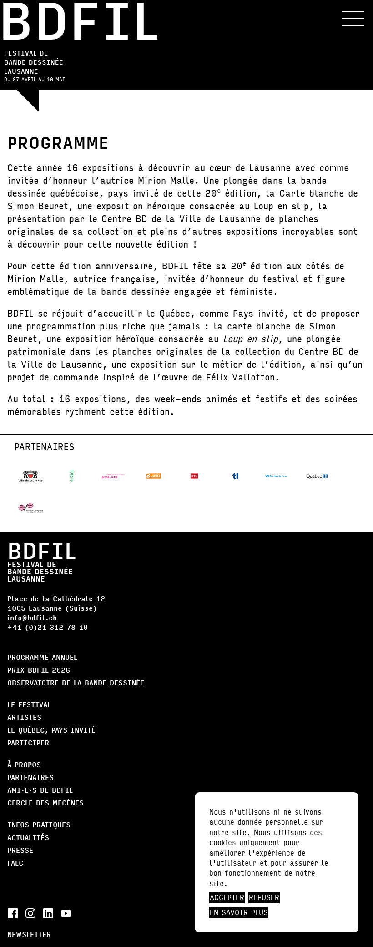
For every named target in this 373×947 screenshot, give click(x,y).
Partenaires (30, 777)
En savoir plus (239, 912)
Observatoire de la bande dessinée (75, 682)
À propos (24, 764)
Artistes (24, 717)
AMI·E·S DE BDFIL (40, 789)
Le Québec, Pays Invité (51, 729)
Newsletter (29, 934)
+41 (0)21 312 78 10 (47, 627)
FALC (15, 862)
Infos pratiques (39, 824)
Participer (28, 742)
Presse (20, 850)
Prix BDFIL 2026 (38, 669)
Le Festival (29, 704)
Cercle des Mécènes (45, 802)
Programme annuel (42, 657)
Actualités (28, 837)
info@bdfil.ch (32, 617)
